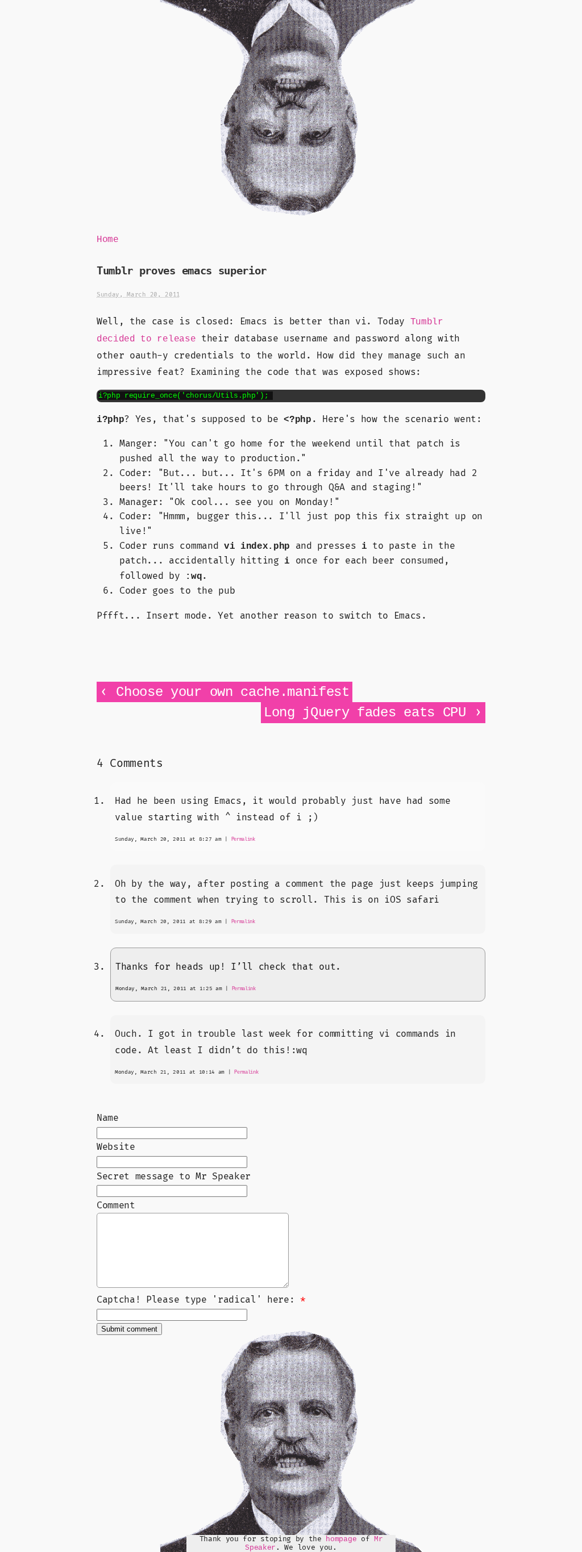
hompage (341, 1539)
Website (116, 1147)
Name (108, 1118)
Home (108, 240)
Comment (116, 1205)
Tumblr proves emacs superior (182, 271)
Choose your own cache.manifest (232, 692)
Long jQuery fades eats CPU (365, 712)
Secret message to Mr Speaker (174, 1176)
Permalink (243, 839)
